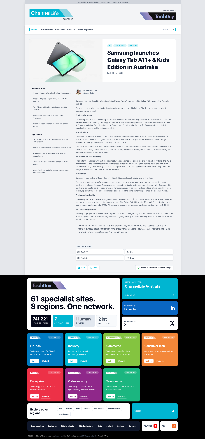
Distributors (60, 30)
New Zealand (99, 409)
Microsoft (71, 30)
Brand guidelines (37, 426)
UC (110, 46)
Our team (120, 426)
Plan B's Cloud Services (71, 436)
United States (64, 414)
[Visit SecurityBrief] (76, 373)
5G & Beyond (120, 46)
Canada (69, 409)
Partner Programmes (85, 30)
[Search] (173, 29)
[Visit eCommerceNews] (114, 337)
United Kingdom (114, 409)
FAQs (100, 426)
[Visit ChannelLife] (76, 337)
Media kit (45, 361)
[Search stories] (173, 411)
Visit (33, 361)
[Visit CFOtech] (38, 337)
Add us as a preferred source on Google (156, 268)
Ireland (87, 409)
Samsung (133, 46)
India (78, 409)
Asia (60, 409)
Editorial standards (86, 426)
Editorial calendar (67, 426)
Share (83, 268)
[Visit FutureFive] (152, 337)
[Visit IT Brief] (38, 373)
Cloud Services (47, 30)
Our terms (132, 426)
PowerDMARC (103, 436)
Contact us (52, 426)
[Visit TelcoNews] (114, 373)
